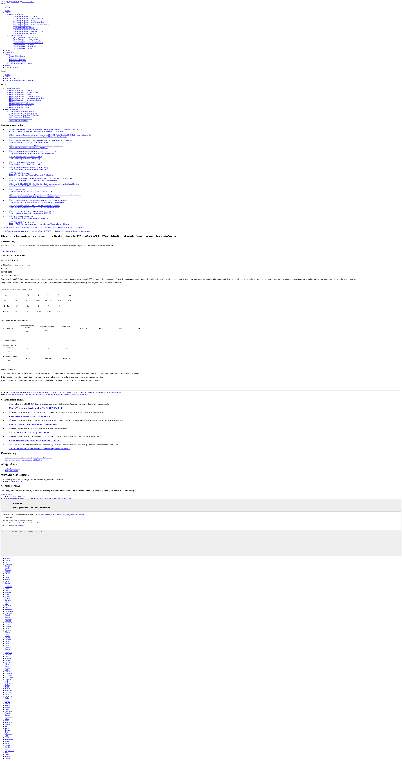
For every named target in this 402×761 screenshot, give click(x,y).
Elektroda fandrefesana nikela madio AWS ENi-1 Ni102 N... (35, 440)
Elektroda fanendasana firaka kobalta (25, 29)
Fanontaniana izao (7, 494)
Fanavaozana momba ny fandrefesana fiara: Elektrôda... (23, 460)
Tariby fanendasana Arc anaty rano (24, 46)
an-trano (7, 11)
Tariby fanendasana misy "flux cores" (25, 37)
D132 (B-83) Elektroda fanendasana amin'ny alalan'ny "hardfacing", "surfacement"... (37, 131)
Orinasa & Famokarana (17, 56)
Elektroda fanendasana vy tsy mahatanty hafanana (25, 100)
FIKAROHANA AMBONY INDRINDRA (56, 498)
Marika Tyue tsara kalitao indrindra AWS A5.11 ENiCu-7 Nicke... (37, 408)
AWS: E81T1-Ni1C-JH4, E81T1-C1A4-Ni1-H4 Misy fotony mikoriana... (33, 180)
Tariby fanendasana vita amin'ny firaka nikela (28, 43)
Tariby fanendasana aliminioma (23, 45)
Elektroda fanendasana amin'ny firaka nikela (28, 31)
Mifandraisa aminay (11, 67)
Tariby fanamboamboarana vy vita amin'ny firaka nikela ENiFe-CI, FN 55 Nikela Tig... (38, 137)
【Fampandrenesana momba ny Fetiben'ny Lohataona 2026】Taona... (28, 458)
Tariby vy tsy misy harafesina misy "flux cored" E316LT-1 (28, 218)
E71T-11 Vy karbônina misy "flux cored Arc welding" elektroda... (31, 175)
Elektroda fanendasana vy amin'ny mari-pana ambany (31, 24)
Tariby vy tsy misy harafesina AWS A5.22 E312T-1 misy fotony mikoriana (34, 208)
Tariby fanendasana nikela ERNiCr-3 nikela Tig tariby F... (28, 148)
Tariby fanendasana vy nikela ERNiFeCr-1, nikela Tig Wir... (29, 142)
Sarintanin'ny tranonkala (9, 498)
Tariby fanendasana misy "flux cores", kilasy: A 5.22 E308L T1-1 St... (32, 191)
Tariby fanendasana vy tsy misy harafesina (27, 41)
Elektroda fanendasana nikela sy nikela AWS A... (30, 416)
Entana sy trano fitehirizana (18, 58)
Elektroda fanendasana (16, 14)
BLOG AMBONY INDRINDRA (29, 498)
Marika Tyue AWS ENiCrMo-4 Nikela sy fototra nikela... (33, 424)
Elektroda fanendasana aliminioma (24, 33)
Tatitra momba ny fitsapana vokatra (20, 63)
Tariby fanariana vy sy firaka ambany (25, 39)
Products (8, 13)
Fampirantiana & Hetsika (17, 62)
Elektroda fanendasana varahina (23, 28)
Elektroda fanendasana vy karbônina (25, 16)
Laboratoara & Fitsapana (17, 60)
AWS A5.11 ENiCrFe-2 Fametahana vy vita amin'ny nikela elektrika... (39, 449)
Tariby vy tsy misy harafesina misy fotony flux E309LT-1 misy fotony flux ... (34, 197)
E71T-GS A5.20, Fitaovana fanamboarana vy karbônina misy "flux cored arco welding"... (39, 224)
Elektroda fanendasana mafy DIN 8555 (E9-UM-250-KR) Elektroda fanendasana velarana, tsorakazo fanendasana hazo (48, 394)
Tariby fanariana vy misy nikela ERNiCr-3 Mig (25, 164)
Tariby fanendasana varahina (22, 48)
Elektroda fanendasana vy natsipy (24, 20)
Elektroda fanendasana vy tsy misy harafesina (28, 18)
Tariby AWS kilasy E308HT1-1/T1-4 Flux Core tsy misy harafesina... (32, 186)
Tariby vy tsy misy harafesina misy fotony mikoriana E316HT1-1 (30, 213)
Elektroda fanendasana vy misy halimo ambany (29, 22)
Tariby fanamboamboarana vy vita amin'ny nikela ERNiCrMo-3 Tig (31, 153)
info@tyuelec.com (13, 2)
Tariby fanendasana (15, 35)
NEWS (7, 50)
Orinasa (7, 54)
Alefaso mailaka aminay (9, 251)
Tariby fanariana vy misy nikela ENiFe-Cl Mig (24, 159)
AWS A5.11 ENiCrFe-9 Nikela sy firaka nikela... (29, 432)
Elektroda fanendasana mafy (22, 26)
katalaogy (8, 65)
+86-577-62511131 (28, 2)
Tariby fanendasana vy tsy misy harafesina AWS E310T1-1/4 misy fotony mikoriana (37, 202)
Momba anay (9, 52)
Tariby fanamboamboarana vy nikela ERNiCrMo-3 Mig (27, 169)
